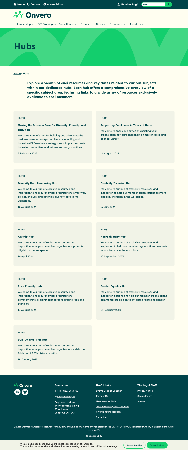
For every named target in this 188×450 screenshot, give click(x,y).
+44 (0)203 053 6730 (67, 390)
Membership (23, 24)
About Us (135, 24)
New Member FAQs (106, 401)
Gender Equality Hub (113, 286)
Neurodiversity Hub (113, 236)
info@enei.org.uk (66, 396)
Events (85, 24)
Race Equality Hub (30, 286)
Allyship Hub (26, 236)
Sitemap (141, 401)
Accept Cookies (134, 445)
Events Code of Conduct (109, 391)
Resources (116, 24)
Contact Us (102, 396)
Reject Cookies (157, 445)
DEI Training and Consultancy (56, 24)
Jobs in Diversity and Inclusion (112, 406)
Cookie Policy (144, 396)
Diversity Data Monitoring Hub (37, 183)
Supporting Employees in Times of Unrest (126, 125)
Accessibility (55, 4)
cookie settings (109, 446)
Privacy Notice (145, 391)
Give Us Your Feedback (108, 412)
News (99, 24)
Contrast (36, 4)
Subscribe (101, 417)
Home (21, 4)
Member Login (130, 4)
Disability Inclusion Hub (115, 183)
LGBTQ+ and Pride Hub (32, 339)
